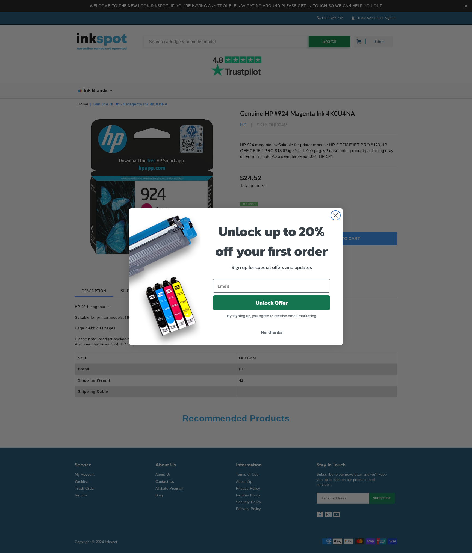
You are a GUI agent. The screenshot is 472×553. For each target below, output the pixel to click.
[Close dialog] (335, 215)
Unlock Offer (272, 303)
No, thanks (271, 332)
